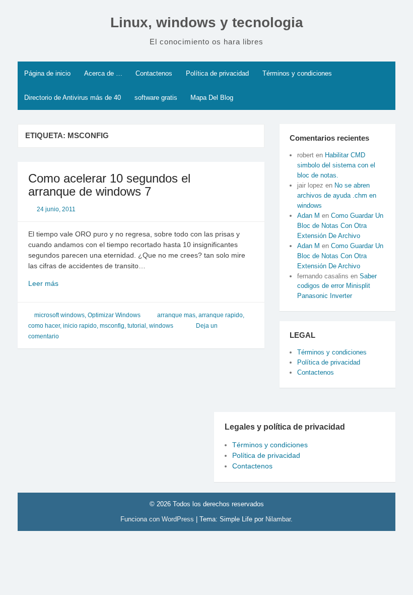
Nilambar (278, 519)
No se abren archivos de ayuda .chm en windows (336, 195)
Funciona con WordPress (158, 519)
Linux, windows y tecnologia (206, 22)
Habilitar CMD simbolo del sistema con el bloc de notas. (336, 165)
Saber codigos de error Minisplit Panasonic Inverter (337, 286)
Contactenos (153, 73)
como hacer (44, 325)
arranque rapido (220, 315)
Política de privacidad (217, 73)
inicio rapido (80, 325)
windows (161, 325)
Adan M (308, 215)
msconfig (112, 325)
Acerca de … (103, 73)
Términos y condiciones (297, 73)
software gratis (155, 97)
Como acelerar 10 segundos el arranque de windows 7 (109, 184)
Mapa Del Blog (211, 97)
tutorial (136, 325)
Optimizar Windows (114, 315)
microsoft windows (59, 315)
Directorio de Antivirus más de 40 (72, 97)
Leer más (58, 284)
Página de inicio (47, 73)
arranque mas (176, 315)
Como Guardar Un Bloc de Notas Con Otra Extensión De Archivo (340, 226)
